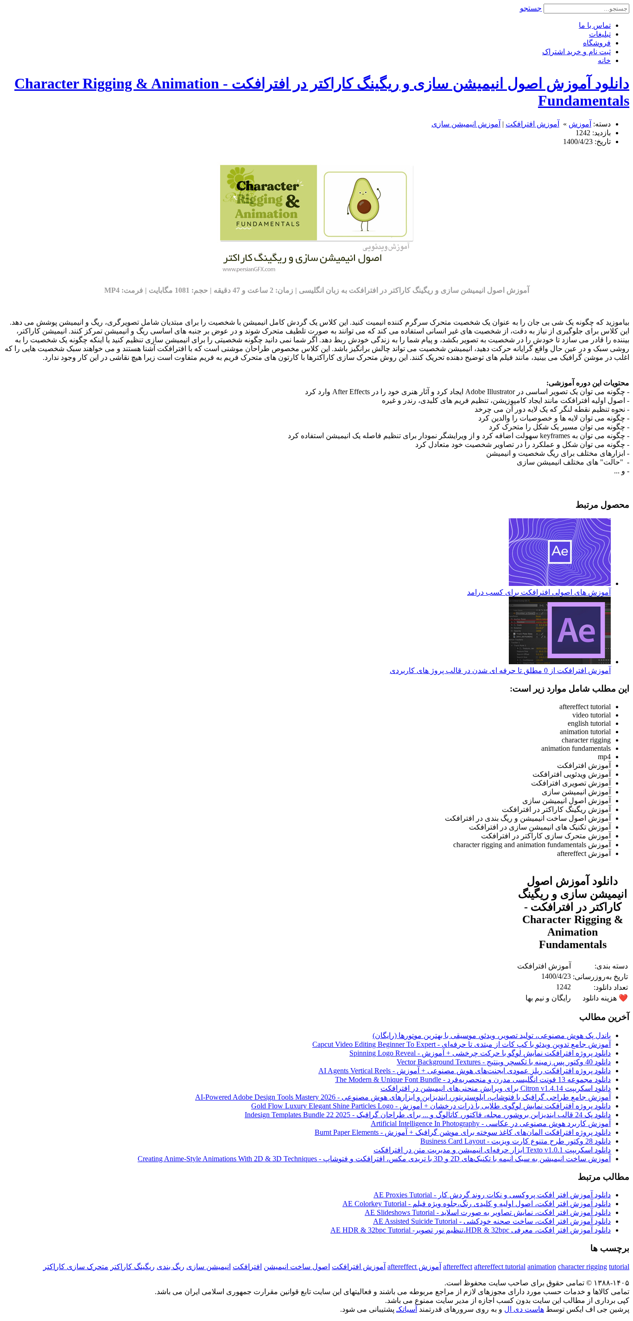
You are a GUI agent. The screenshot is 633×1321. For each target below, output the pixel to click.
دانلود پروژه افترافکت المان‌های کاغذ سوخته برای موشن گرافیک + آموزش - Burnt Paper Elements (463, 1132)
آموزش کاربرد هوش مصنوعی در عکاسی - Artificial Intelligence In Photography (491, 1123)
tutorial (619, 1267)
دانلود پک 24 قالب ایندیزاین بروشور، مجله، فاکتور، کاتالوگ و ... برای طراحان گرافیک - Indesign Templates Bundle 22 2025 (428, 1115)
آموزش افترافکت (532, 124)
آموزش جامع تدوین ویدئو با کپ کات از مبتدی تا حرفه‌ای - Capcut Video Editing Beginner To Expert (461, 1044)
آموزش (580, 124)
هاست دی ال (524, 1309)
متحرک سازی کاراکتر (75, 1267)
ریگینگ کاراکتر (132, 1267)
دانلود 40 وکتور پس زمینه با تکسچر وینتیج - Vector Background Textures (504, 1062)
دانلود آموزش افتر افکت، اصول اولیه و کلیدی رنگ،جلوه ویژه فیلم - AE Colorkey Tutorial (476, 1204)
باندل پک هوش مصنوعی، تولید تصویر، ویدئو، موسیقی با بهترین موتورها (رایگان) (492, 1035)
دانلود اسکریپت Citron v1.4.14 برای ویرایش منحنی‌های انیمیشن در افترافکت (495, 1088)
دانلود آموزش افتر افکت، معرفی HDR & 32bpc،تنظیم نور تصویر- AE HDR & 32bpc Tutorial (470, 1230)
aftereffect (457, 1267)
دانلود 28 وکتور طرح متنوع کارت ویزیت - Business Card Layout (515, 1141)
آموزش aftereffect (414, 1267)
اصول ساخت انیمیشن (297, 1267)
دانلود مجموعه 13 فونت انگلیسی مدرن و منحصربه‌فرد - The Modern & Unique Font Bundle (473, 1079)
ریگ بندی (170, 1267)
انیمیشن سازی (208, 1267)
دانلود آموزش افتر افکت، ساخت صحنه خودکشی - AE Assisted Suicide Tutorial (492, 1221)
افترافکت (247, 1267)
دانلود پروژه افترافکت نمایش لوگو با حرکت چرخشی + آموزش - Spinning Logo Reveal (480, 1053)
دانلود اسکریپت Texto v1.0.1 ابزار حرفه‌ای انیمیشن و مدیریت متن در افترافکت (492, 1150)
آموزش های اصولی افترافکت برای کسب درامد (539, 592)
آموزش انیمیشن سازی (465, 124)
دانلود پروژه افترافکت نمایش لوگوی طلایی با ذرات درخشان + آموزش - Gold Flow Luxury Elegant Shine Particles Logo (431, 1106)
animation (541, 1267)
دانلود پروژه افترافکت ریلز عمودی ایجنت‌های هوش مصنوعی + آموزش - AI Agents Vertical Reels (464, 1071)
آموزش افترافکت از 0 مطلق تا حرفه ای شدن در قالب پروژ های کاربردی (500, 670)
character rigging (582, 1267)
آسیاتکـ (406, 1309)
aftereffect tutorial (499, 1267)
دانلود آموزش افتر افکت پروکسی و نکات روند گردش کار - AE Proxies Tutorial (492, 1195)
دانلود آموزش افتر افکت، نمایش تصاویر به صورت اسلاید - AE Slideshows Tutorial (488, 1212)
